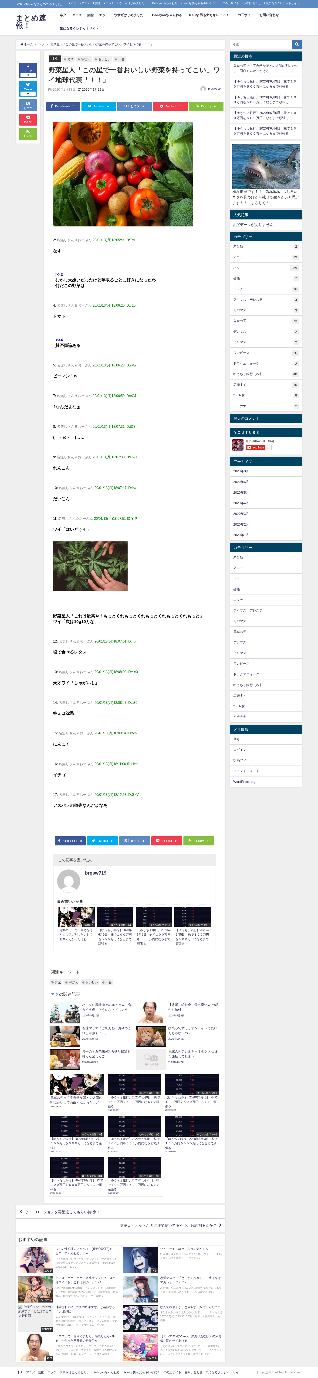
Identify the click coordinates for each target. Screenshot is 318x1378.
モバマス (265, 310)
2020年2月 (241, 524)
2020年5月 (241, 492)
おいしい (104, 59)
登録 (236, 739)
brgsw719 (214, 88)
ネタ (73, 3)
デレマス (265, 331)
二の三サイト (230, 3)
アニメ (85, 3)
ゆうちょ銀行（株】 (265, 374)
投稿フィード (243, 760)
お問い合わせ (252, 3)
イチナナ (265, 406)
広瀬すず (265, 384)
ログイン (239, 749)
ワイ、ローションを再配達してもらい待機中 (61, 1212)
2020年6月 (241, 481)
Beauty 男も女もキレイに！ (200, 3)
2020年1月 (241, 535)
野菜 (71, 59)
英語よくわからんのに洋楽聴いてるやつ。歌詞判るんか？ (168, 1225)
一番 (121, 59)
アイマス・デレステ (265, 299)
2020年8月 (241, 471)
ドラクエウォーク (265, 363)
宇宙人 (86, 59)
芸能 (98, 3)
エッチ (110, 3)
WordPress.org (244, 781)
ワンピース (265, 353)
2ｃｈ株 (265, 395)
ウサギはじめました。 (133, 3)
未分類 (265, 246)
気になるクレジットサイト (283, 3)
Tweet (28, 91)
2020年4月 (241, 503)
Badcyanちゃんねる (164, 3)
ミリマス (265, 342)
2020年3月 (241, 513)
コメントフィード (246, 771)
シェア (28, 73)
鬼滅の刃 (265, 321)
